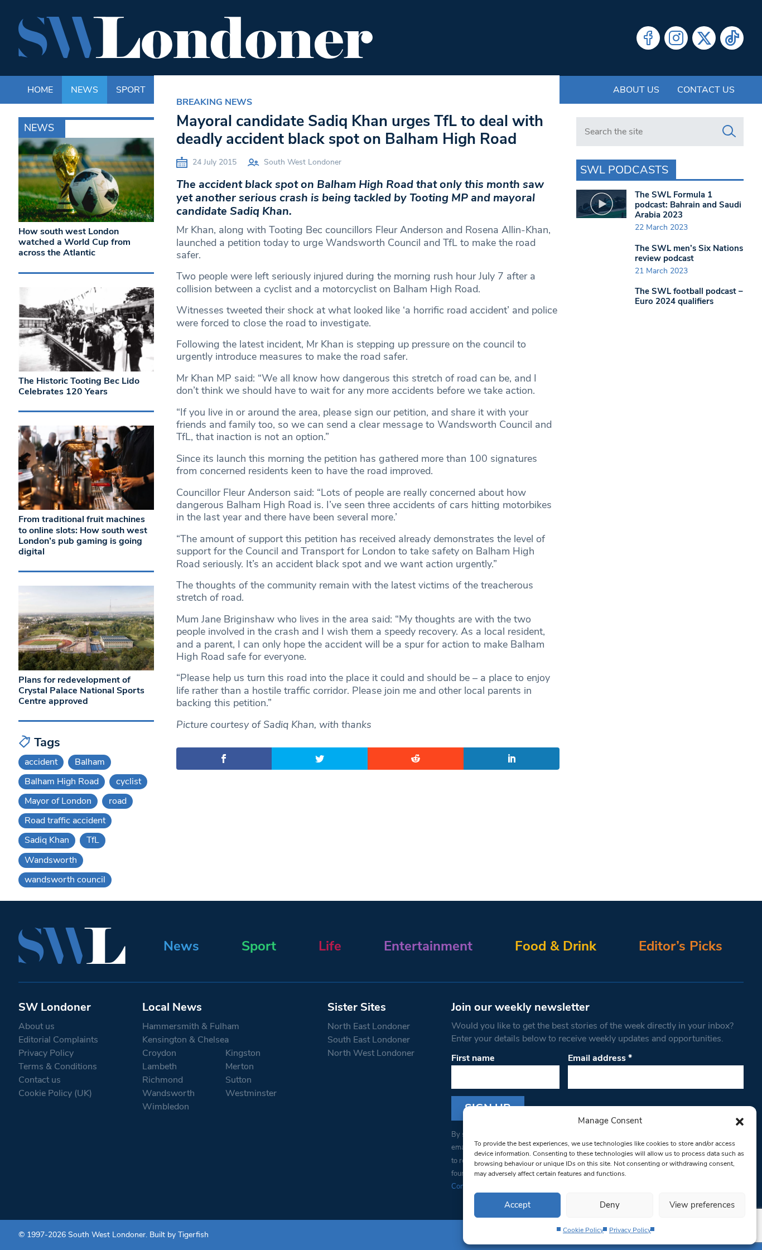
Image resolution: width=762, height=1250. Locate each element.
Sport (259, 946)
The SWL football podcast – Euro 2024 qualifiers (689, 296)
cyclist (128, 781)
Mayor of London (58, 801)
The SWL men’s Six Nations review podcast (689, 253)
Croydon (159, 1053)
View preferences (702, 1204)
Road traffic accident (65, 820)
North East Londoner (368, 1026)
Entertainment (428, 946)
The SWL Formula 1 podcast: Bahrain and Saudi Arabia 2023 (688, 204)
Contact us (706, 90)
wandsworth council (65, 879)
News (181, 946)
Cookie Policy (583, 1229)
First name (473, 1058)
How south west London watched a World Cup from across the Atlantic (74, 242)
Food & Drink (555, 946)
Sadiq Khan (47, 840)
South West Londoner (302, 162)
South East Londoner (368, 1040)
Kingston (243, 1053)
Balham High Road (62, 781)
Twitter (704, 38)
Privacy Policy (630, 1229)
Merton (239, 1066)
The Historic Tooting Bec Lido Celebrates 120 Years (78, 386)
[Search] (729, 131)
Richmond (162, 1080)
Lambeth (159, 1066)
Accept (517, 1204)
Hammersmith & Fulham (190, 1026)
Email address (600, 1058)
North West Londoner (370, 1053)
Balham (90, 762)
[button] (739, 1120)
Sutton (238, 1080)
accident (41, 762)
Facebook (648, 38)
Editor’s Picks (680, 946)
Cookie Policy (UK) (55, 1093)
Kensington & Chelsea (185, 1040)
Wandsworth (51, 860)
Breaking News (214, 102)
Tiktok (732, 38)
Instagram (676, 38)
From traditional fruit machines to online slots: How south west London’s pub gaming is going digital (82, 535)
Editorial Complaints (58, 1040)
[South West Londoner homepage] (195, 38)
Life (330, 946)
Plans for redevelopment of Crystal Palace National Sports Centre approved (81, 690)
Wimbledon (165, 1107)
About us (636, 90)
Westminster (251, 1093)
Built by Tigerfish (179, 1234)
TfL (92, 840)
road (118, 801)
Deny (610, 1204)
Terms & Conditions (57, 1066)
